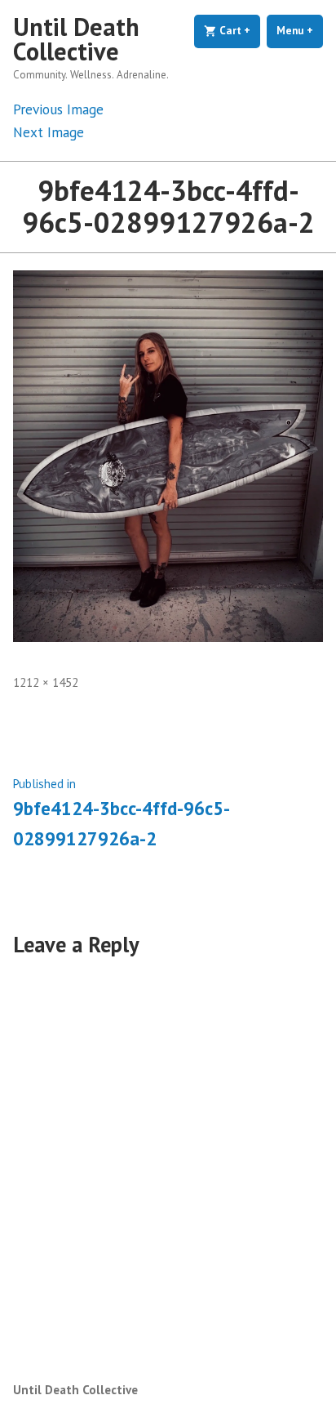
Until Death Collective (76, 39)
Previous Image (58, 109)
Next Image (48, 132)
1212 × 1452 (45, 682)
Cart (238, 31)
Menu (299, 31)
